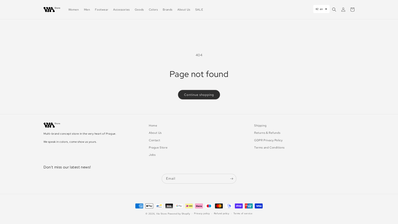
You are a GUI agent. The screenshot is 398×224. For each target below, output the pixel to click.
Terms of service (242, 213)
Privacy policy (202, 213)
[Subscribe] (231, 179)
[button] (334, 9)
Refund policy (221, 213)
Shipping (260, 125)
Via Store (161, 213)
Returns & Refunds (267, 133)
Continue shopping (199, 95)
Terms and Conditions (269, 147)
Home (153, 125)
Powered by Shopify (179, 213)
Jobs (152, 155)
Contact (154, 140)
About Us (155, 133)
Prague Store (158, 147)
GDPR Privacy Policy (268, 140)
